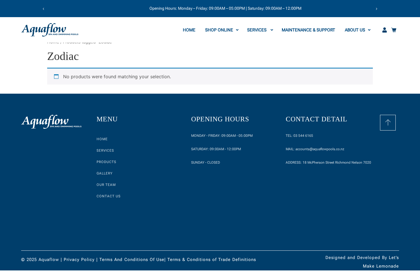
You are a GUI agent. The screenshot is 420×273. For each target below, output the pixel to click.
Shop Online (219, 30)
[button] (43, 8)
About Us (355, 30)
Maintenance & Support (309, 30)
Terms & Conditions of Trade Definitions (211, 259)
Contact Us (109, 196)
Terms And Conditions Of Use (131, 259)
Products (106, 162)
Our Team (106, 185)
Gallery (105, 173)
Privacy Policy (79, 259)
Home (190, 30)
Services (257, 30)
